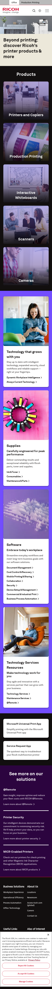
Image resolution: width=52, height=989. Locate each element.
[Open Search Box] (34, 10)
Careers (30, 910)
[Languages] (39, 10)
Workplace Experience (13, 892)
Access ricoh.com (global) (34, 904)
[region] (26, 959)
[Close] (48, 935)
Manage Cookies (26, 982)
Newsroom (32, 897)
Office (14, 2)
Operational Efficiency (13, 897)
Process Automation (12, 903)
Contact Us (32, 916)
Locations (31, 892)
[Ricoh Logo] (11, 10)
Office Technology (11, 908)
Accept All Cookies (26, 974)
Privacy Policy (34, 960)
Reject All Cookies (26, 966)
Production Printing (30, 2)
